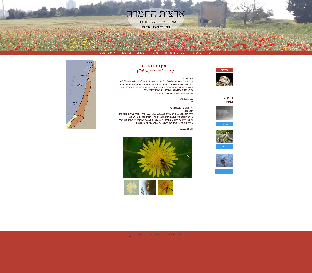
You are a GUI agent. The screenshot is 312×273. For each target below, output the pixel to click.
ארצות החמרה (156, 13)
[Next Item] (188, 157)
